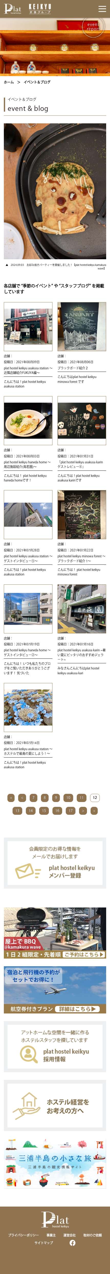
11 (82, 797)
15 (44, 810)
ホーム (9, 82)
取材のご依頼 (92, 1235)
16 (57, 810)
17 (71, 810)
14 (31, 810)
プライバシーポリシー (23, 1235)
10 (68, 797)
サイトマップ (44, 1242)
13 (17, 810)
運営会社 (69, 1235)
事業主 (51, 1235)
